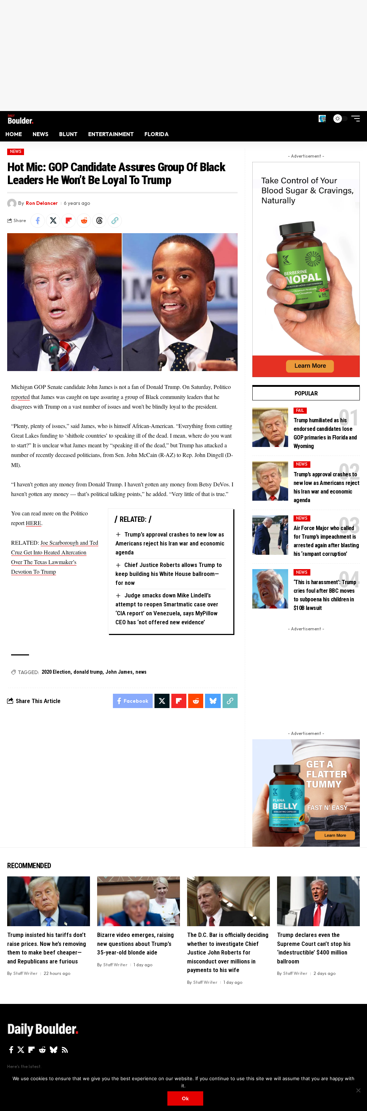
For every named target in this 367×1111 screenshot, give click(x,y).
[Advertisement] (183, 55)
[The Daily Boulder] (20, 118)
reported (20, 396)
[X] (20, 1050)
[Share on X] (53, 220)
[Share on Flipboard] (68, 220)
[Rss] (64, 1050)
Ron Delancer (42, 203)
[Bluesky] (53, 1050)
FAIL (300, 410)
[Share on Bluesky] (213, 701)
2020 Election (56, 672)
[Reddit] (42, 1050)
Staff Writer (25, 973)
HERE (33, 522)
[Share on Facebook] (37, 220)
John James (119, 672)
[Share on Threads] (99, 220)
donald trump (88, 672)
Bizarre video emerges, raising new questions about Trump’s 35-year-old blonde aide (135, 943)
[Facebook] (11, 1050)
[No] (358, 1090)
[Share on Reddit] (84, 220)
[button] (322, 118)
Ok (185, 1098)
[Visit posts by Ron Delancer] (11, 203)
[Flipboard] (31, 1050)
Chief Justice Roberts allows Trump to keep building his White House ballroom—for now (168, 573)
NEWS (16, 151)
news (141, 672)
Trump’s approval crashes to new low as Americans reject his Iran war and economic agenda (169, 543)
